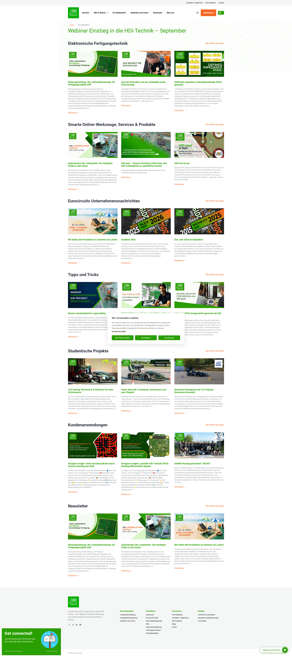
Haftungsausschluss (153, 630)
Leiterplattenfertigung (128, 615)
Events (174, 627)
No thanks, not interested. (14, 651)
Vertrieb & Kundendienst (206, 615)
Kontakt (221, 3)
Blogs (174, 624)
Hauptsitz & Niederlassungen (208, 618)
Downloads (157, 13)
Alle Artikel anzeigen (215, 43)
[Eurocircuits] (73, 12)
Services (85, 13)
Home (72, 25)
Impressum (150, 615)
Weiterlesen (72, 113)
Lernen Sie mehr (119, 331)
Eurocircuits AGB (152, 618)
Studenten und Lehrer (140, 13)
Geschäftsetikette (152, 633)
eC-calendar (202, 621)
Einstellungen (169, 338)
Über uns (170, 13)
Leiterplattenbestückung (128, 618)
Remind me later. (52, 651)
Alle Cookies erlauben (122, 338)
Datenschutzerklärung (154, 627)
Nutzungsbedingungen (154, 621)
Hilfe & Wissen (100, 13)
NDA (147, 624)
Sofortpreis (208, 13)
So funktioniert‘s (119, 13)
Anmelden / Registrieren (194, 3)
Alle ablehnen (146, 338)
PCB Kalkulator (210, 3)
